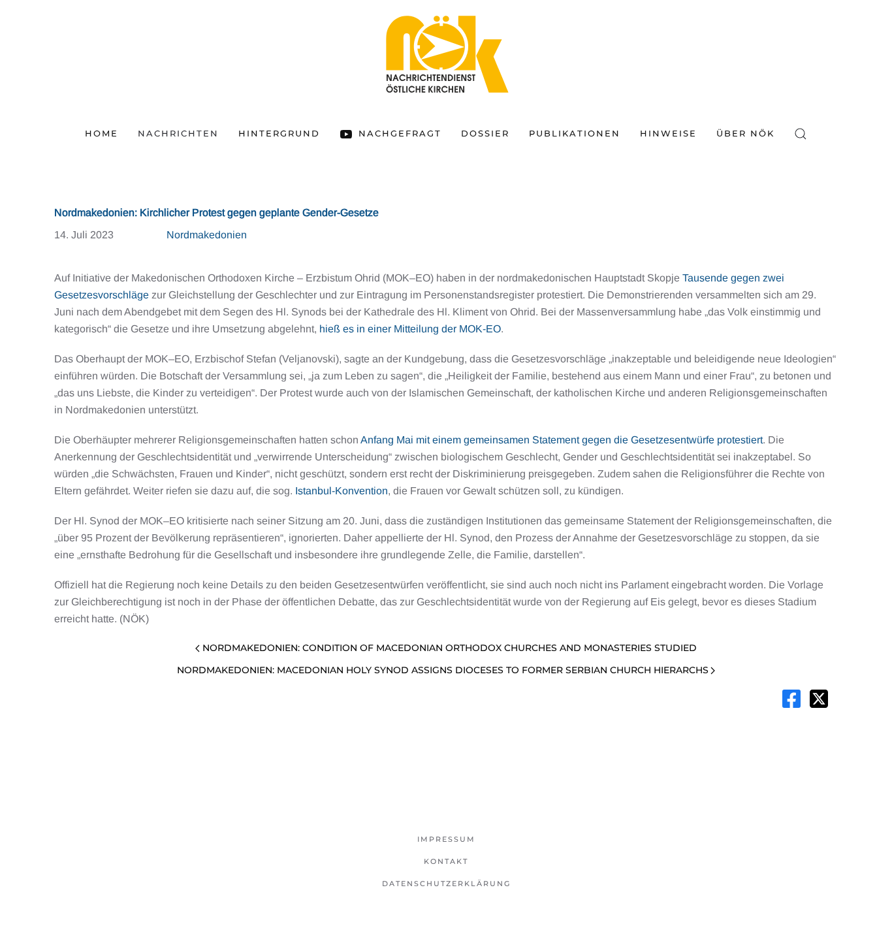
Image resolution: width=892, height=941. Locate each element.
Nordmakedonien (207, 234)
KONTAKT (446, 861)
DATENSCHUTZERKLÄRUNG (446, 883)
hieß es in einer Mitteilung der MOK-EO (410, 328)
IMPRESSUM (446, 839)
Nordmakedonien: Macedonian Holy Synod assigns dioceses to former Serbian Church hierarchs (443, 670)
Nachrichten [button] (178, 133)
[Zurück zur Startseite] (446, 54)
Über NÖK (745, 133)
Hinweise (668, 133)
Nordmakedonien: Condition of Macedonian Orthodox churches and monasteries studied (449, 648)
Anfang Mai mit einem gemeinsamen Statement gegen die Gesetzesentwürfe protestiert (561, 439)
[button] (800, 134)
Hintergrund (279, 133)
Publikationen (574, 133)
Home (101, 133)
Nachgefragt (399, 133)
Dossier (485, 133)
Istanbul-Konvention (341, 490)
